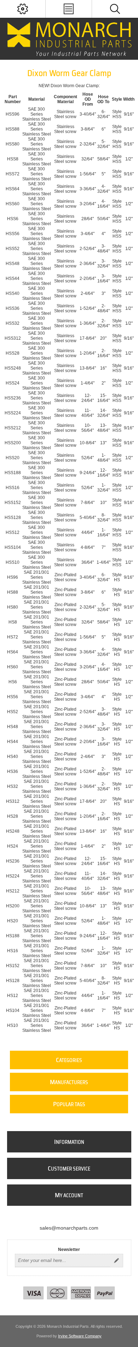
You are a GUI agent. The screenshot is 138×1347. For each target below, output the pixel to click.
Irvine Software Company (80, 1336)
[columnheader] (13, 99)
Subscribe (116, 1260)
